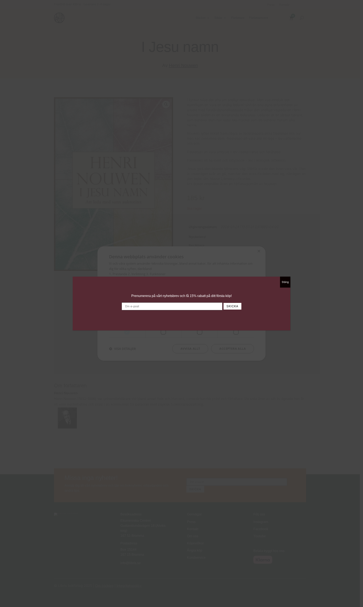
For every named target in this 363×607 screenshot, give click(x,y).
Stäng (285, 282)
